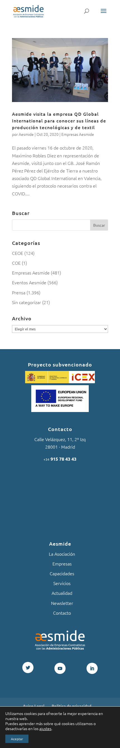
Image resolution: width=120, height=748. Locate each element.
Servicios (62, 583)
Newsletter (62, 603)
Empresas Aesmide (77, 134)
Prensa (18, 292)
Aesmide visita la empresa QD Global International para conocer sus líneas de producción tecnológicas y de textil (59, 120)
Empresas (62, 563)
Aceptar (17, 739)
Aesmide (26, 134)
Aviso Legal (33, 705)
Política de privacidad (71, 705)
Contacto (62, 613)
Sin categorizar (26, 302)
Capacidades (62, 573)
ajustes (45, 728)
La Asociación (62, 554)
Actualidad (62, 593)
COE (16, 263)
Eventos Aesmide (29, 282)
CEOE (17, 253)
